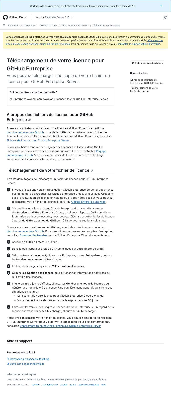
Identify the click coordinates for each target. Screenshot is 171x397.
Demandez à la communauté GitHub (29, 358)
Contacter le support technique (27, 363)
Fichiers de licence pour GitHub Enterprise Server (38, 140)
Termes (35, 384)
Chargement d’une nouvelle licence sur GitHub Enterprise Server (60, 325)
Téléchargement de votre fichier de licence (48, 170)
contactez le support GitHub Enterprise (139, 43)
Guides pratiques (48, 25)
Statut (63, 384)
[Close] (161, 5)
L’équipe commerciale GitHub (25, 132)
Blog (103, 384)
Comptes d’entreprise (33, 235)
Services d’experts (88, 384)
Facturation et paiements (21, 25)
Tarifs (73, 384)
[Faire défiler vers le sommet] (163, 389)
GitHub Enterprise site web (88, 201)
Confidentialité (50, 384)
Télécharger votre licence (106, 25)
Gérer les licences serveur (75, 25)
